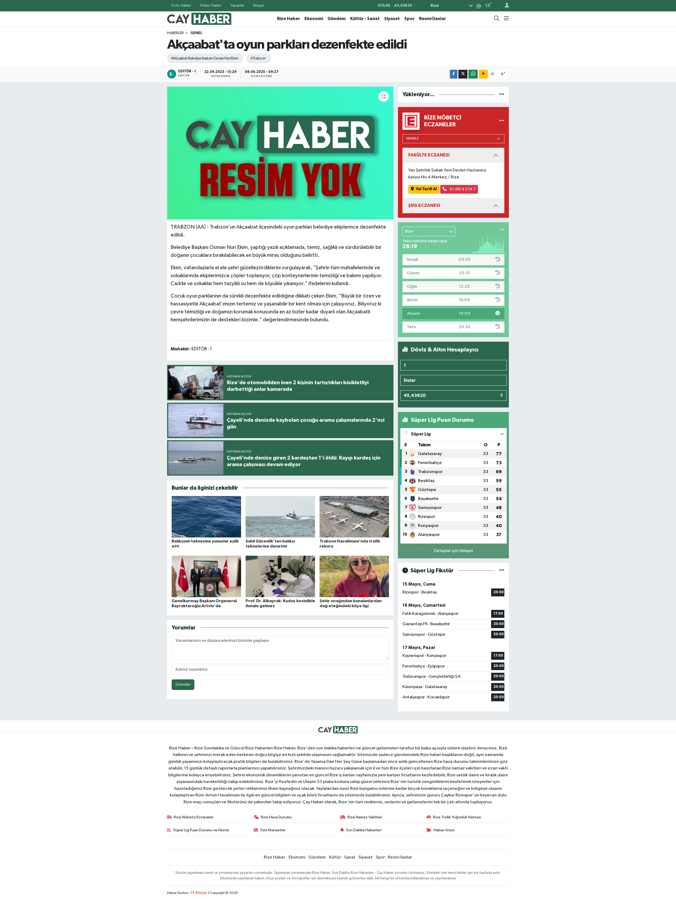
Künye (258, 5)
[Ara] (497, 18)
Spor (409, 18)
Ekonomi (313, 18)
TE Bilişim (198, 893)
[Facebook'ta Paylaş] (453, 74)
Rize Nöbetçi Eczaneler (194, 817)
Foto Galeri (181, 5)
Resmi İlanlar (432, 18)
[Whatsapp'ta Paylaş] (473, 74)
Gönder (183, 684)
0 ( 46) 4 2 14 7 (462, 189)
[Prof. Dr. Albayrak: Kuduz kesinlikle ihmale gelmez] (280, 576)
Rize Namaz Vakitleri (365, 817)
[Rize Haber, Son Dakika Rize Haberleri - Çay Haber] (199, 18)
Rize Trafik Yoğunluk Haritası (457, 817)
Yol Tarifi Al (426, 189)
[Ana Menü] (506, 18)
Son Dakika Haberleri (364, 830)
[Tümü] (501, 94)
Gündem (336, 18)
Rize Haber (288, 18)
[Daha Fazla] (483, 74)
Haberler (175, 33)
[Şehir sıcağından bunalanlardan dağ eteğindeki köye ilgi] (354, 576)
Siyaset (392, 18)
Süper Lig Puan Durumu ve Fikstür (201, 830)
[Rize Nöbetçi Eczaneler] (501, 121)
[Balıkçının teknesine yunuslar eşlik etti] (206, 516)
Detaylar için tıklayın (453, 551)
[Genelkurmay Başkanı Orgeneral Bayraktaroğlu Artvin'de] (206, 576)
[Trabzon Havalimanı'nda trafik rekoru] (354, 516)
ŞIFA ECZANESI (424, 205)
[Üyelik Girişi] (504, 5)
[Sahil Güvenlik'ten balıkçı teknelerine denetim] (280, 516)
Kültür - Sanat (365, 18)
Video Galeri (210, 5)
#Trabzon (258, 58)
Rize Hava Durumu (276, 817)
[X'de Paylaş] (462, 74)
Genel (196, 33)
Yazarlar (237, 5)
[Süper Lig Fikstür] (501, 570)
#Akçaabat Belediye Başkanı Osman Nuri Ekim (204, 58)
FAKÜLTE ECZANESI (429, 155)
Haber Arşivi (444, 830)
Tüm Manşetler (273, 830)
